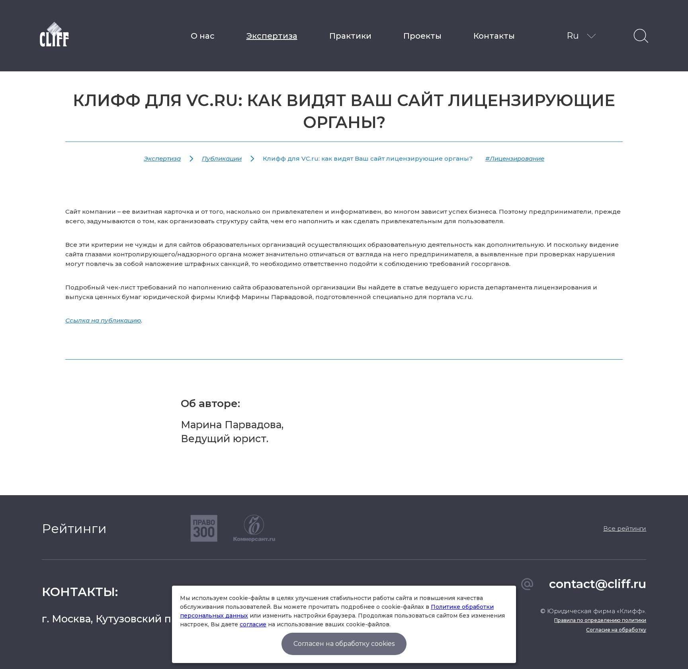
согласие (253, 624)
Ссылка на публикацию (103, 320)
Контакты (494, 36)
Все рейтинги (624, 528)
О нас (203, 36)
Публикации (222, 158)
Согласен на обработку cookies (344, 643)
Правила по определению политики (600, 620)
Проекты (422, 36)
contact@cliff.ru (597, 584)
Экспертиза (271, 36)
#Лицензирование (514, 158)
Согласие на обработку (616, 630)
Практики (350, 36)
